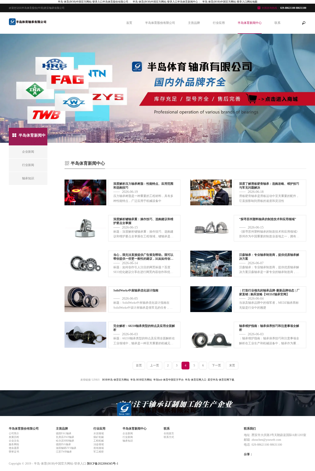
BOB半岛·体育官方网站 (115, 379)
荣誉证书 (14, 451)
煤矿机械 (98, 437)
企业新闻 (128, 433)
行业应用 (219, 22)
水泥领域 (98, 433)
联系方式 (169, 437)
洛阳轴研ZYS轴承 (66, 448)
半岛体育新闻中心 (250, 22)
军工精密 (98, 451)
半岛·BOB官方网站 (141, 379)
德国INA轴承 (63, 444)
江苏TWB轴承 (64, 451)
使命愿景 (14, 448)
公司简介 (14, 433)
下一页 (216, 365)
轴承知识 (128, 440)
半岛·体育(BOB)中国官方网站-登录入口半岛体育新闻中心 (165, 1)
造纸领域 (98, 448)
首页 (129, 22)
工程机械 (98, 440)
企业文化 (14, 440)
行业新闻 (128, 437)
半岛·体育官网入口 (195, 379)
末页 (232, 365)
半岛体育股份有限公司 (160, 22)
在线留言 (169, 433)
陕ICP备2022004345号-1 (102, 463)
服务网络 (14, 444)
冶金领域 (98, 444)
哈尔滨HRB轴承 (65, 440)
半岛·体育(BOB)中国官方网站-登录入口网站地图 (229, 1)
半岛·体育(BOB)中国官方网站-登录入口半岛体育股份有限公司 (93, 1)
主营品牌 (194, 22)
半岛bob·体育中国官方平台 (168, 379)
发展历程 (14, 437)
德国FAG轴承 (63, 433)
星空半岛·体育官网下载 (221, 379)
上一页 (154, 365)
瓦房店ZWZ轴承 (65, 437)
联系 (277, 22)
